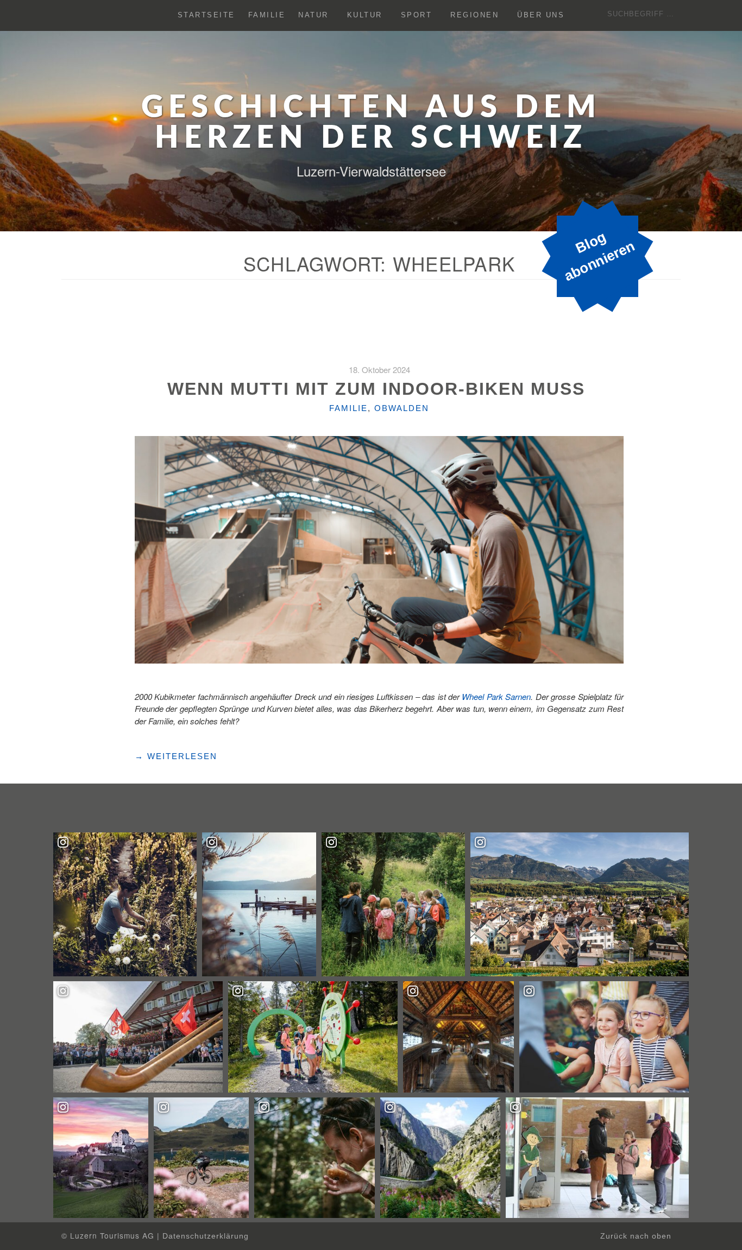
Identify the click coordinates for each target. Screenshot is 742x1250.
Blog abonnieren (599, 256)
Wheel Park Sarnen (496, 696)
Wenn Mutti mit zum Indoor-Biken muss (379, 389)
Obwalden (401, 408)
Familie (267, 15)
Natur (313, 15)
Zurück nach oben (637, 1236)
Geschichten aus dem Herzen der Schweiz (371, 123)
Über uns (540, 15)
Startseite (206, 15)
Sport (416, 15)
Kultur (364, 15)
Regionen (474, 15)
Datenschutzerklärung (205, 1236)
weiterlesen (176, 756)
